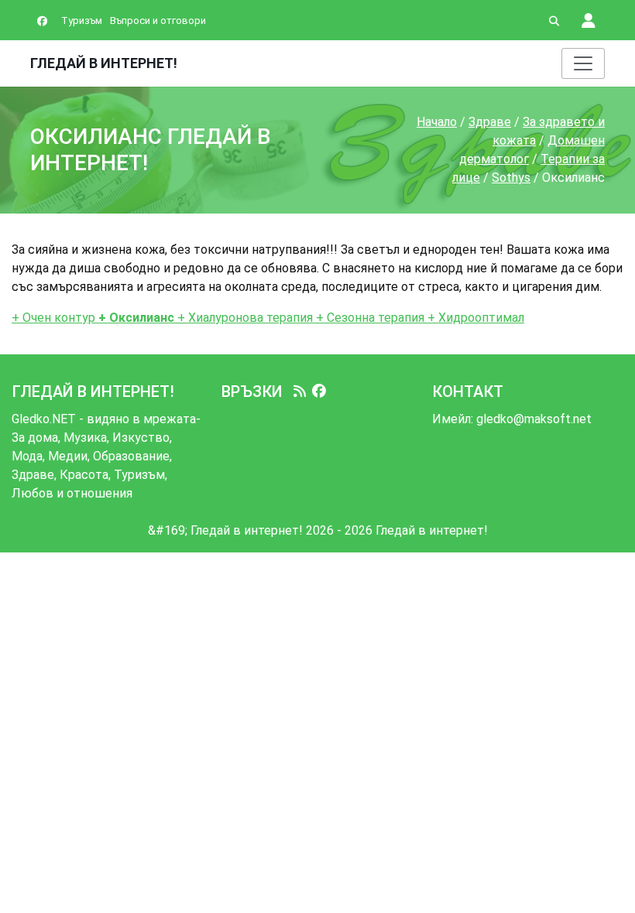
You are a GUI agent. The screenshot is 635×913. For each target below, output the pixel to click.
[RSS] (299, 391)
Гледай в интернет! (103, 63)
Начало (437, 122)
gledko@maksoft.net (534, 419)
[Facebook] (319, 391)
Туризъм (81, 20)
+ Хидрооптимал (474, 317)
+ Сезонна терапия (368, 317)
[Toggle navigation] (583, 63)
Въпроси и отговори (158, 20)
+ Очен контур (53, 317)
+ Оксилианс (134, 317)
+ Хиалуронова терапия (243, 317)
